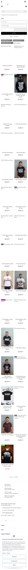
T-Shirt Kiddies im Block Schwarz (7, 320)
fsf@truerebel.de (9, 512)
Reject (14, 565)
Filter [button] (14, 33)
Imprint (3, 553)
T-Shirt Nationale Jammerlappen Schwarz (7, 377)
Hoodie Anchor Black (7, 65)
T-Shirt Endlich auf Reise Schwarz (20, 207)
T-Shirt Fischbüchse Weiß (7, 263)
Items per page (5, 25)
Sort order (4, 21)
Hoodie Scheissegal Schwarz (7, 124)
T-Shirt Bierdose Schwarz (7, 179)
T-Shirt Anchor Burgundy (7, 152)
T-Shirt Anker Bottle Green (21, 124)
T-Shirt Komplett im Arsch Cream (20, 320)
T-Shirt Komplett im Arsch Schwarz (7, 348)
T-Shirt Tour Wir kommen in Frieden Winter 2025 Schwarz (21, 436)
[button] (25, 1)
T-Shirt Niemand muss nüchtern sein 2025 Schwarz (21, 378)
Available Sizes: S (6, 40)
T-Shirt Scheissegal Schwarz (20, 407)
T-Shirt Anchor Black (20, 152)
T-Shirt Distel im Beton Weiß (7, 207)
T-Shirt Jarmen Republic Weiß (7, 291)
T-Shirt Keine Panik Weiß (20, 290)
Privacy (8, 553)
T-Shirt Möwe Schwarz (21, 347)
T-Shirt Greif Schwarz (20, 263)
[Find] (25, 11)
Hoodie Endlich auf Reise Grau (7, 94)
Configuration (14, 561)
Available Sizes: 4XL (6, 42)
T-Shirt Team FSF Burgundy (7, 434)
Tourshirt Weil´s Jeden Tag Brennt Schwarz (7, 465)
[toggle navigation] (2, 6)
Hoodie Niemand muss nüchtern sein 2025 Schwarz (21, 95)
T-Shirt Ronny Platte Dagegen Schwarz (7, 407)
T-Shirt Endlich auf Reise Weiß (7, 236)
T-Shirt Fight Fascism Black (21, 235)
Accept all (14, 556)
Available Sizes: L (18, 40)
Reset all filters (17, 43)
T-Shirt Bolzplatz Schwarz (20, 179)
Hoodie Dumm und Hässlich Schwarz (21, 66)
